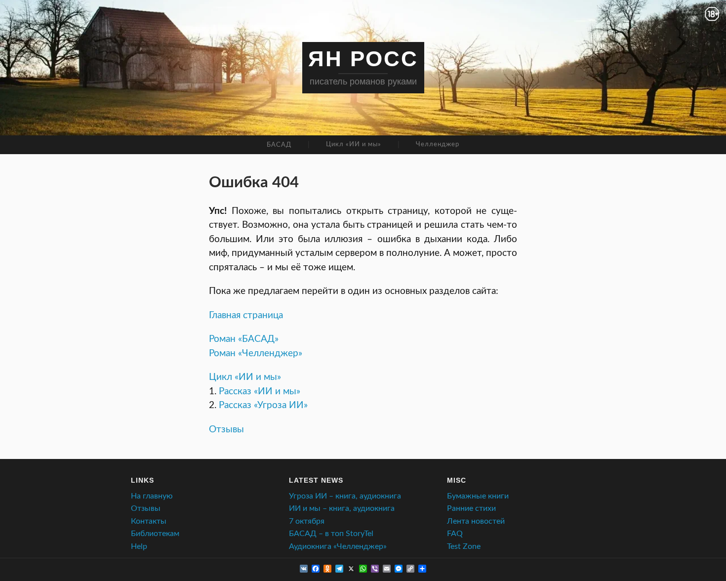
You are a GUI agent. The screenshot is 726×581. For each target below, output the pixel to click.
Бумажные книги (478, 496)
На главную (152, 496)
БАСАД (279, 145)
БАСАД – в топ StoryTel (331, 534)
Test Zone (464, 546)
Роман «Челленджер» (255, 353)
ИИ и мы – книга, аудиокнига (342, 508)
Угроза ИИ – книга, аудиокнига (345, 496)
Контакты (148, 521)
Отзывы (226, 429)
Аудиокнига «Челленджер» (338, 546)
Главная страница (246, 315)
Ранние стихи (471, 508)
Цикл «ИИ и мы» (353, 144)
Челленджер (437, 144)
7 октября (306, 521)
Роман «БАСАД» (244, 339)
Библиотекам (155, 534)
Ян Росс (363, 58)
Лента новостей (476, 521)
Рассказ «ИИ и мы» (259, 391)
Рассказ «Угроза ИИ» (263, 405)
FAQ (455, 534)
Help (139, 546)
